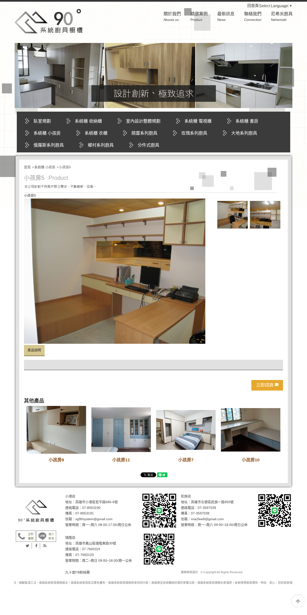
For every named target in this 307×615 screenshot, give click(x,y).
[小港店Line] (159, 510)
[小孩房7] (186, 430)
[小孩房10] (250, 430)
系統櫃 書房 (247, 121)
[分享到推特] (27, 546)
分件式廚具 (148, 145)
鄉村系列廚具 (101, 145)
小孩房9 (56, 460)
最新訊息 (226, 17)
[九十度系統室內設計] (36, 511)
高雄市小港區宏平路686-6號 (96, 502)
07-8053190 (91, 508)
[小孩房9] (56, 430)
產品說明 (34, 350)
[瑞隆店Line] (159, 549)
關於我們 (172, 17)
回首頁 (256, 6)
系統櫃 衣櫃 (96, 133)
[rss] (45, 546)
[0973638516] (46, 536)
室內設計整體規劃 (143, 121)
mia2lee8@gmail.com (207, 519)
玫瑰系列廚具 (194, 133)
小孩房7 (186, 460)
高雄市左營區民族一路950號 (212, 502)
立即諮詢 (264, 385)
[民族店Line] (275, 510)
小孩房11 (121, 460)
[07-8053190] (25, 536)
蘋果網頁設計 (189, 572)
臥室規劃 (42, 121)
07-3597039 (207, 508)
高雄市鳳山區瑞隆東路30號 (95, 543)
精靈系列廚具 (144, 133)
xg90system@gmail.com (93, 519)
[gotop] (298, 601)
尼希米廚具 (282, 17)
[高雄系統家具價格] (48, 21)
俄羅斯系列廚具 (49, 145)
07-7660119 (91, 549)
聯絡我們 (252, 17)
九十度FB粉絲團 (77, 572)
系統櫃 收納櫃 (88, 121)
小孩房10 (251, 460)
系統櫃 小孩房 (47, 133)
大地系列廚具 (244, 133)
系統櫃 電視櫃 (198, 121)
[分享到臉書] (36, 546)
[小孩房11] (121, 430)
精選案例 (199, 17)
